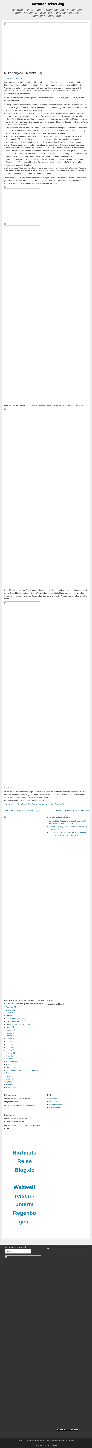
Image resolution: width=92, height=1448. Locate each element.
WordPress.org (55, 1107)
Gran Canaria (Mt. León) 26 (16, 1018)
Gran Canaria (32, 804)
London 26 (10, 1047)
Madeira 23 (10, 1053)
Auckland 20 (11, 1007)
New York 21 (11, 1067)
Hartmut (19, 78)
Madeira (41, 804)
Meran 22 (9, 1064)
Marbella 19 (10, 1059)
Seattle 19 (10, 1079)
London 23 (10, 1041)
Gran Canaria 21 (12, 1021)
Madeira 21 (10, 1050)
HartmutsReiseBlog (47, 4)
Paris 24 (9, 1076)
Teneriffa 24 (10, 1085)
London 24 (10, 1044)
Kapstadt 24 (10, 1033)
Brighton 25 (10, 1010)
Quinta (51, 804)
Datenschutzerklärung (66, 1440)
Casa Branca (22, 804)
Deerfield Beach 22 (13, 1013)
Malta (46, 804)
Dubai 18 (9, 1016)
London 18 (10, 1036)
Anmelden (53, 1099)
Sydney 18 (10, 1082)
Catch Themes (52, 1445)
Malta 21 (9, 1056)
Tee (63, 804)
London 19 (10, 1039)
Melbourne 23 (11, 1062)
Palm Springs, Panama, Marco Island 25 (22, 1070)
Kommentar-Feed (56, 1104)
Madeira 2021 (10, 804)
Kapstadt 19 (10, 1030)
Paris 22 (9, 1073)
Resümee (58, 804)
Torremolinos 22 (12, 1087)
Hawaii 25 (10, 1027)
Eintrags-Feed (54, 1102)
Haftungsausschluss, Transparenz (19, 1024)
